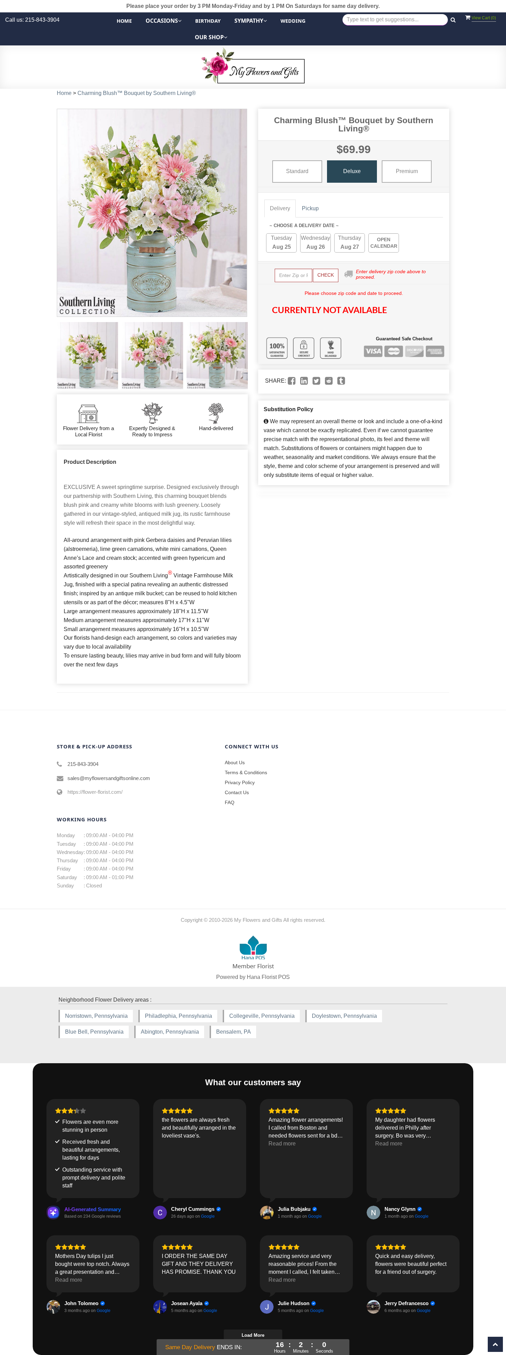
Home (124, 21)
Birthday (208, 21)
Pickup (310, 208)
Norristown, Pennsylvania (96, 1016)
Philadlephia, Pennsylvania (178, 1016)
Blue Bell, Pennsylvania (94, 1032)
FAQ (229, 802)
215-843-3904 (82, 764)
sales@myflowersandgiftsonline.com (108, 778)
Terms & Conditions (246, 772)
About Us (235, 762)
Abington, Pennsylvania (170, 1032)
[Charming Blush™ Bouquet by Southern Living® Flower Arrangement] (87, 355)
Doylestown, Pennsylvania (344, 1016)
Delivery (280, 208)
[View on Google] (160, 1212)
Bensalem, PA (233, 1032)
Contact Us (237, 792)
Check (325, 275)
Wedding (293, 21)
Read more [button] (282, 1143)
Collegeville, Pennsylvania (262, 1016)
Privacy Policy (240, 782)
